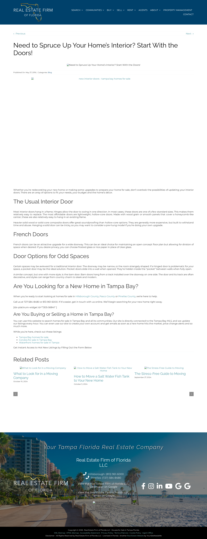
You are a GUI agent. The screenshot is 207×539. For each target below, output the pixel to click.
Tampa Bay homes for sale (33, 337)
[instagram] (151, 486)
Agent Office (147, 533)
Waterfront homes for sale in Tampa (39, 342)
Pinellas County (126, 296)
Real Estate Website (135, 536)
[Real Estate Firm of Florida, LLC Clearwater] (178, 486)
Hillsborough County (87, 296)
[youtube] (168, 486)
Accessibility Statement (90, 533)
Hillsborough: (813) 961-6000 (106, 474)
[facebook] (143, 486)
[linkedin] (159, 486)
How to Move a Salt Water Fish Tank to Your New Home (101, 378)
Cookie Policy (135, 533)
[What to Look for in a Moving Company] (43, 368)
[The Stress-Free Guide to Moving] (164, 368)
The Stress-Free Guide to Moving (160, 374)
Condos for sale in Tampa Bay (35, 340)
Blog (50, 72)
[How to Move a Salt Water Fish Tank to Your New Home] (103, 368)
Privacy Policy (107, 533)
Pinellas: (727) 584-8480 (106, 477)
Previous (20, 33)
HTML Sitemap (72, 533)
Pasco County (107, 296)
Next (188, 33)
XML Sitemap (59, 533)
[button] (15, 394)
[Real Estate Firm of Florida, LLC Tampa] (187, 486)
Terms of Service (121, 533)
